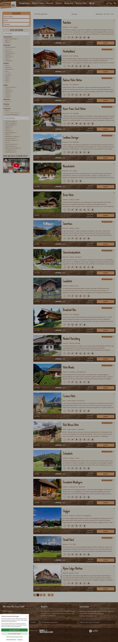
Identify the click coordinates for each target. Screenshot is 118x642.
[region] (14, 622)
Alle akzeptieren (13, 630)
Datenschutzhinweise (11, 639)
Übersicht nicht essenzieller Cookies (14, 636)
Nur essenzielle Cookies (14, 633)
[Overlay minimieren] (27, 616)
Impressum (20, 639)
